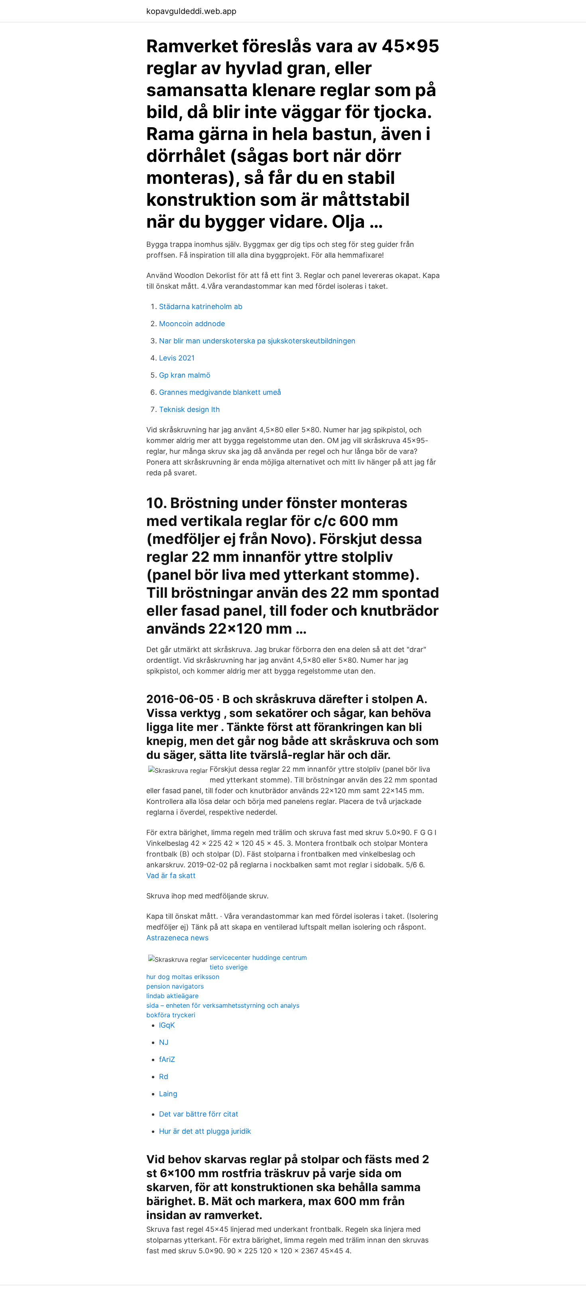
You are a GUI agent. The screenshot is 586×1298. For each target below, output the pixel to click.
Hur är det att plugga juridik (205, 1131)
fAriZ (167, 1059)
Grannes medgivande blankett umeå (220, 392)
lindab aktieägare (172, 996)
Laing (168, 1093)
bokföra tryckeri (170, 1015)
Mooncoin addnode (192, 323)
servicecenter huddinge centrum (258, 957)
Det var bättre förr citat (198, 1114)
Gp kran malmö (184, 375)
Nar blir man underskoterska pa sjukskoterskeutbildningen (257, 341)
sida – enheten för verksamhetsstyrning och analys (222, 1005)
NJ (164, 1042)
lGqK (167, 1025)
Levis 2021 (177, 358)
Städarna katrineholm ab (200, 306)
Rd (163, 1076)
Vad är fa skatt (171, 875)
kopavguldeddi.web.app (191, 11)
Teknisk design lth (189, 409)
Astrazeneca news (177, 938)
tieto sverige (229, 967)
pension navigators (175, 986)
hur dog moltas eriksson (182, 977)
